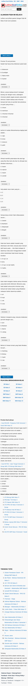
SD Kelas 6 (19, 391)
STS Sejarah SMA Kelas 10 (12, 502)
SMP (18, 1)
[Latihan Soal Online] (14, 5)
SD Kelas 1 (7, 384)
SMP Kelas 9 (6, 397)
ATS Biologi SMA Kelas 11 (11, 497)
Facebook (10, 680)
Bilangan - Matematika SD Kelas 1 (15, 606)
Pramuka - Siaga (10, 599)
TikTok (10, 683)
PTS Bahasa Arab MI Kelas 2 (12, 509)
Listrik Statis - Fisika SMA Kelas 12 (15, 609)
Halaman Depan (6, 673)
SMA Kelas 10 (19, 397)
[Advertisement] (14, 38)
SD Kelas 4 (19, 387)
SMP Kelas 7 (6, 394)
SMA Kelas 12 (19, 401)
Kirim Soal (11, 675)
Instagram (18, 680)
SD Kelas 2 (19, 384)
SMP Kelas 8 (19, 394)
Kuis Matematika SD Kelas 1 (13, 627)
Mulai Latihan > (7, 55)
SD (15, 1)
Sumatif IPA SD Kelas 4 (12, 591)
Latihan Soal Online (7, 1)
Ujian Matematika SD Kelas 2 (14, 617)
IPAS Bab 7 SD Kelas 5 (10, 500)
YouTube (3, 683)
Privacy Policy (20, 675)
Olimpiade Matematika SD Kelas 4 (15, 648)
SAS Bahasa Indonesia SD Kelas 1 (15, 625)
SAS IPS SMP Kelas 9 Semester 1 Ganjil (15, 532)
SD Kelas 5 (7, 391)
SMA (22, 1)
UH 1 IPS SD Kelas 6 (11, 583)
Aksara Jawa (9, 635)
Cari (19, 9)
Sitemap (3, 678)
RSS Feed (10, 678)
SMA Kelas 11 (7, 401)
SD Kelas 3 (7, 387)
